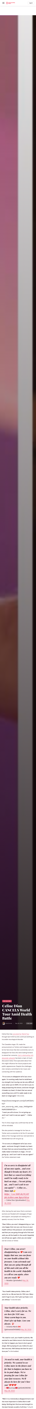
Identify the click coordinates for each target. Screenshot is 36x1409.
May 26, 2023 (26, 1329)
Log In (31, 3)
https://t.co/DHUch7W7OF (16, 1194)
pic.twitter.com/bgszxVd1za (16, 1197)
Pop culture (7, 1001)
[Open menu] (3, 2)
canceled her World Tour (21, 1034)
